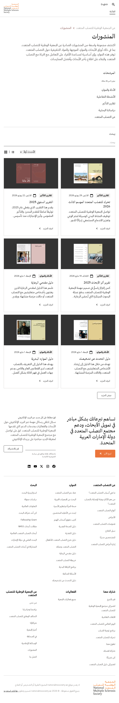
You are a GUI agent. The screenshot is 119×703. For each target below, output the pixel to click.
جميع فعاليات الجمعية (67, 599)
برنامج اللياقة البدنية (67, 567)
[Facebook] (54, 466)
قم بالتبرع (111, 599)
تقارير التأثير (108, 103)
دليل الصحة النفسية (67, 526)
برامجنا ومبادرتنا (30, 609)
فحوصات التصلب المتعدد (104, 524)
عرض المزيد (106, 395)
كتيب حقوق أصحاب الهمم (65, 519)
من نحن (33, 603)
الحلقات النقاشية (108, 617)
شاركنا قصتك (109, 651)
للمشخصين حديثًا (107, 537)
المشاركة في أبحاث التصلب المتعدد (22, 546)
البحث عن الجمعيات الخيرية (65, 499)
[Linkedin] (29, 466)
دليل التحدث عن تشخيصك (64, 580)
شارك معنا (109, 592)
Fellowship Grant (29, 519)
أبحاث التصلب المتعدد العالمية (23, 533)
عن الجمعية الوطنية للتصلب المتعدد (95, 28)
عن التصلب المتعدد (105, 117)
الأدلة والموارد (108, 90)
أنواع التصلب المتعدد (106, 510)
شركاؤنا (33, 623)
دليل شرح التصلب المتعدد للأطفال (61, 540)
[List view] (13, 152)
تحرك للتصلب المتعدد (105, 637)
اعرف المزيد (109, 160)
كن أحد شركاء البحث (28, 513)
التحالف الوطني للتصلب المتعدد (23, 616)
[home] (11, 8)
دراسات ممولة (30, 499)
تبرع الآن (107, 453)
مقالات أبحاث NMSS (27, 526)
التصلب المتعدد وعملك (66, 546)
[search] (113, 4)
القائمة (112, 11)
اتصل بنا (33, 657)
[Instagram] (48, 466)
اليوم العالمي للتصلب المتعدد (102, 624)
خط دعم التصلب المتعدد (65, 492)
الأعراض (111, 517)
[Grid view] (6, 152)
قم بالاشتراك (13, 448)
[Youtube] (35, 466)
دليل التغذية (70, 533)
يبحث (112, 134)
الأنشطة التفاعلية (106, 97)
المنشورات (32, 650)
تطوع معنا (110, 644)
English (104, 4)
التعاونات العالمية (29, 506)
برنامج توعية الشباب (106, 630)
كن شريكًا (111, 657)
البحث (33, 485)
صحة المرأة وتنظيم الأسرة (65, 506)
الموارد (72, 485)
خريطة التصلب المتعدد (66, 560)
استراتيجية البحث (29, 492)
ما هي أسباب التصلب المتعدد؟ (102, 492)
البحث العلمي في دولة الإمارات (24, 540)
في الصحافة (32, 636)
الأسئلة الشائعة (69, 573)
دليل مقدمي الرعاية (67, 553)
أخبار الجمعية (32, 630)
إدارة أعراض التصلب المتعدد (103, 544)
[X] (41, 466)
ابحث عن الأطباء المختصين (64, 513)
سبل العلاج (110, 531)
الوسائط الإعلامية (29, 643)
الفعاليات (71, 592)
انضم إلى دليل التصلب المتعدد (102, 664)
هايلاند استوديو (11, 691)
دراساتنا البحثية (107, 110)
